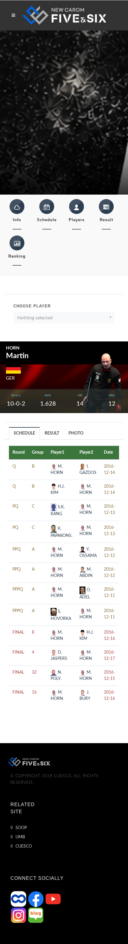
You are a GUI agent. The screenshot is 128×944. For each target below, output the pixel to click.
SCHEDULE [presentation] (24, 433)
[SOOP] (19, 899)
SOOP (20, 828)
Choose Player (32, 306)
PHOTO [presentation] (75, 433)
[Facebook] (36, 899)
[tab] (24, 433)
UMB (19, 837)
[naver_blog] (36, 915)
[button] (64, 318)
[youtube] (53, 899)
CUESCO (23, 846)
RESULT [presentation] (52, 433)
